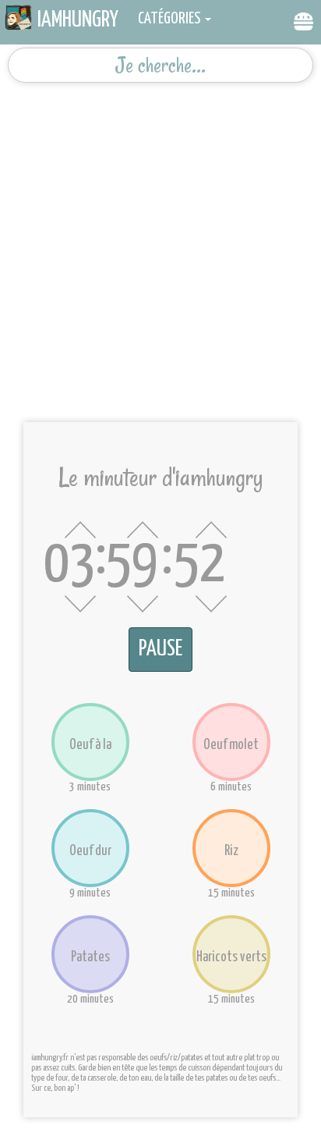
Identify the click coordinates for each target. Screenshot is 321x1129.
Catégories (169, 19)
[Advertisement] (160, 246)
